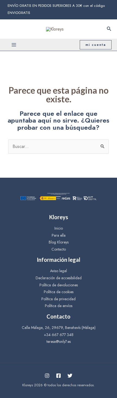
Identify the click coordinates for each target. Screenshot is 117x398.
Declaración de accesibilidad (59, 278)
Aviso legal (58, 271)
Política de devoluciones (58, 285)
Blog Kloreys (59, 242)
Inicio (58, 228)
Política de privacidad (58, 299)
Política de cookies (58, 292)
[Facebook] (58, 375)
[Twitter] (69, 375)
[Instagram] (47, 375)
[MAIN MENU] (14, 45)
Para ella (59, 235)
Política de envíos (58, 305)
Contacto (58, 249)
